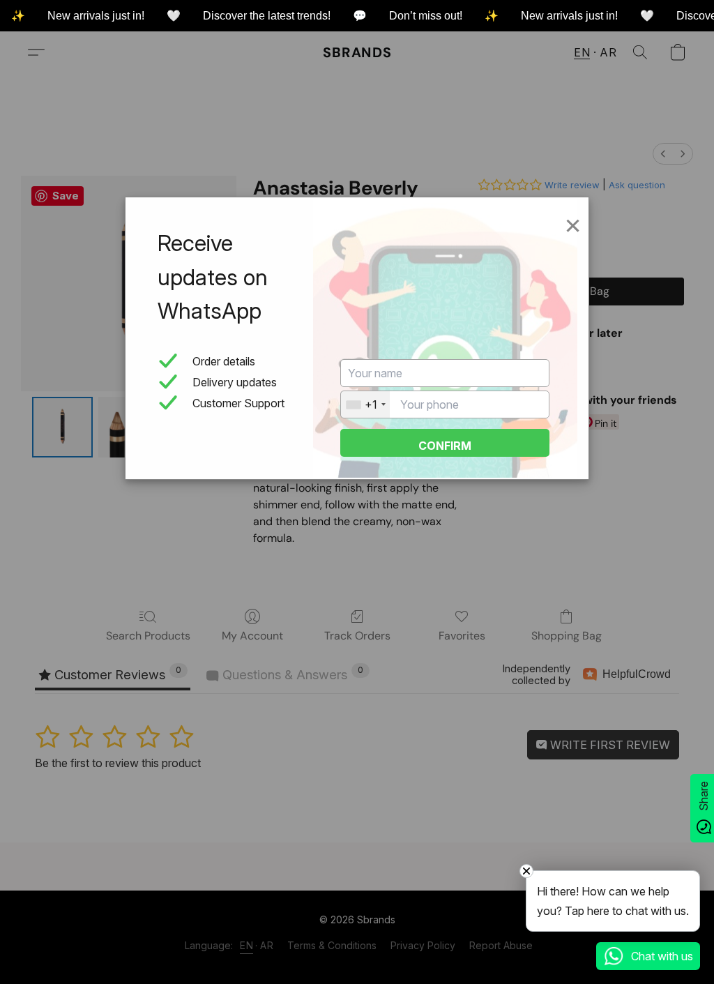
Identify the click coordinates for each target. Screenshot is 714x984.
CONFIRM (444, 446)
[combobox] (365, 404)
